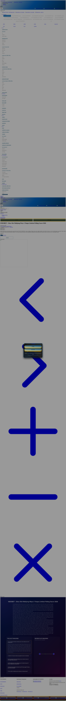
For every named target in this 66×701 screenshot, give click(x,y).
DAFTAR (33, 349)
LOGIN (33, 346)
